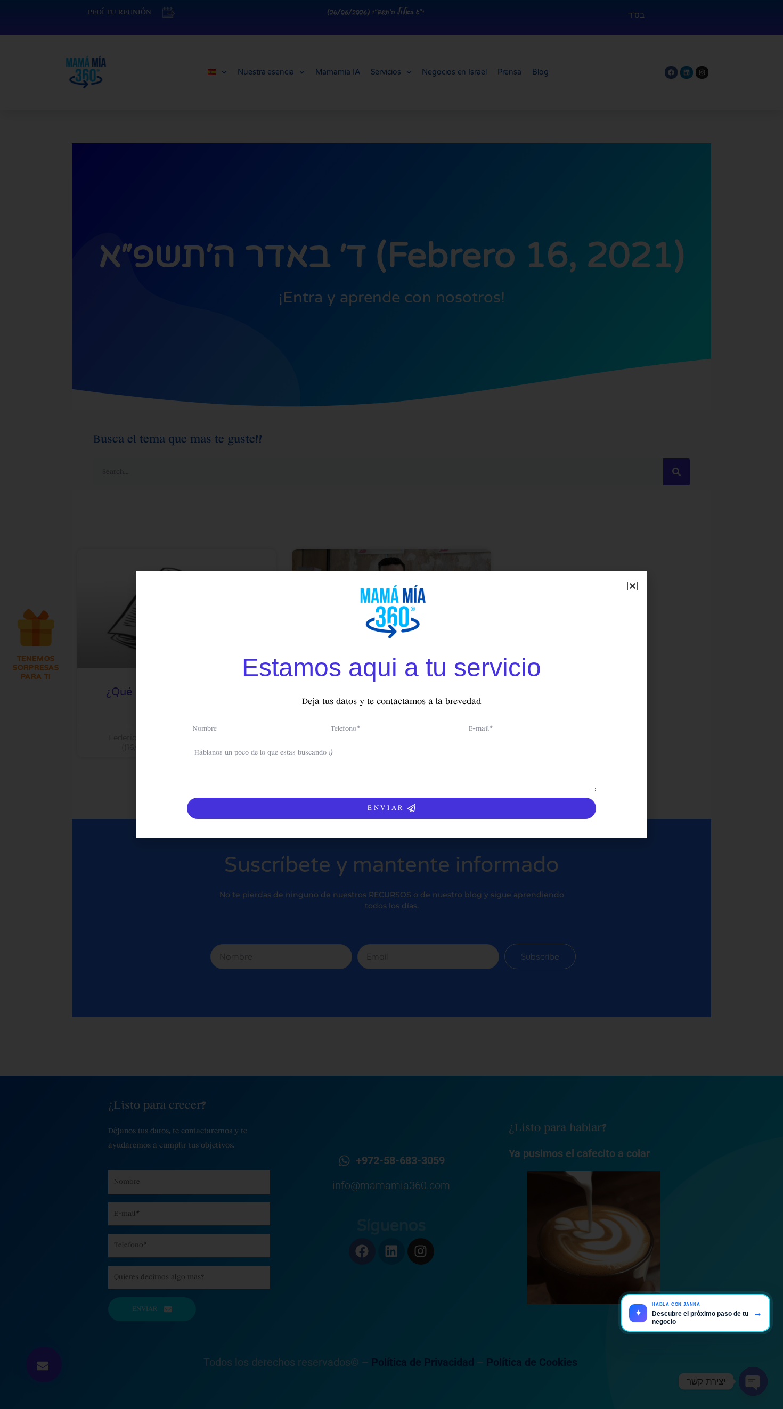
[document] (391, 704)
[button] (633, 586)
